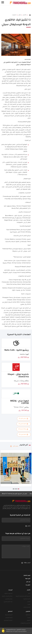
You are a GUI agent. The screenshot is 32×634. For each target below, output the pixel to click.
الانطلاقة (28, 615)
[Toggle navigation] (2, 2)
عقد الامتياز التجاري (8, 601)
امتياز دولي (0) (22, 434)
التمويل (28, 620)
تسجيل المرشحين (8, 620)
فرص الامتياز (27, 575)
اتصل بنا (28, 585)
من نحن (28, 581)
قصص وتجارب (26, 607)
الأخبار (24, 15)
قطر (19, 15)
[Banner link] (16, 9)
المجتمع (10, 611)
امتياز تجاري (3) (22, 423)
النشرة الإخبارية (8, 615)
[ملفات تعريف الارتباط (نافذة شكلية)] (3, 631)
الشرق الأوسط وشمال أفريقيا (23, 596)
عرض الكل (15, 446)
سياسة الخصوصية (11, 629)
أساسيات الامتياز (8, 593)
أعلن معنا (27, 578)
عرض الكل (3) (22, 418)
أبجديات (10, 590)
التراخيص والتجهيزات (25, 623)
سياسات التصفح (21, 629)
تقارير (29, 604)
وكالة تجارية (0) (22, 429)
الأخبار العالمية (26, 599)
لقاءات (28, 601)
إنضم (29, 526)
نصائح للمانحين (8, 599)
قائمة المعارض (8, 617)
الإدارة (28, 617)
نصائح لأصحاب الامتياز (7, 596)
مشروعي (28, 611)
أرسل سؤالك (27, 562)
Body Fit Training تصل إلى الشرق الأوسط (18, 494)
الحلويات (14, 15)
